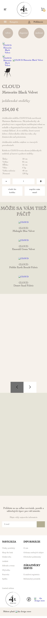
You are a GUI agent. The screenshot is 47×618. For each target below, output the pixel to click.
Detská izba (6, 557)
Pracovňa (5, 575)
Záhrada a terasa (8, 566)
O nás (26, 548)
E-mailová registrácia (31, 575)
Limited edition (8, 588)
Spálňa (4, 579)
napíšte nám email (34, 191)
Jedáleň (5, 561)
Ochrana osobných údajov (34, 553)
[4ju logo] (24, 16)
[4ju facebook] (29, 601)
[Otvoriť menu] (5, 9)
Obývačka (6, 570)
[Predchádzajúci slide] (17, 387)
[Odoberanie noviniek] (41, 524)
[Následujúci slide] (30, 387)
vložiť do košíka (12, 191)
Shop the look (7, 553)
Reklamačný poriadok (32, 579)
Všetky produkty (8, 548)
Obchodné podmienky (32, 557)
